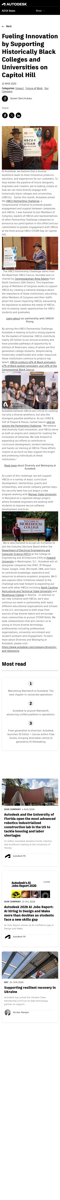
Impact (19, 88)
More (39, 11)
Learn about (13, 318)
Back (9, 26)
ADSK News (8, 11)
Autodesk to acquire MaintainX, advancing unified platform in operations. (31, 712)
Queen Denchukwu (21, 98)
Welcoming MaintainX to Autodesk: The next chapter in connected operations (31, 692)
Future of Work (34, 88)
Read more (10, 466)
